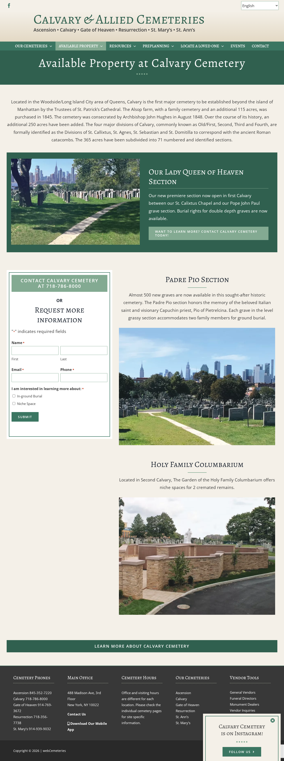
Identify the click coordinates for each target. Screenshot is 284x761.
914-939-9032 (40, 729)
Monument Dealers (244, 704)
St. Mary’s (183, 723)
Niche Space (26, 403)
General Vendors (242, 692)
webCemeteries (54, 751)
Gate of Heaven (187, 705)
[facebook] (9, 5)
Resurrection (185, 711)
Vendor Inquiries (242, 710)
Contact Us (76, 714)
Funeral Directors (243, 698)
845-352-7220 (41, 693)
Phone (67, 369)
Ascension (183, 693)
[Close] (272, 720)
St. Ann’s (182, 717)
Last (63, 359)
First (15, 359)
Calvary (181, 699)
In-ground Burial (29, 396)
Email (18, 369)
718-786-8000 (37, 699)
